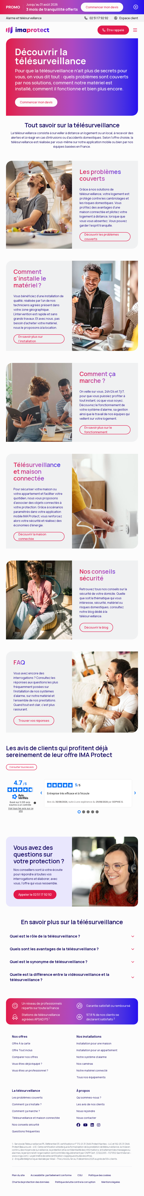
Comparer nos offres (25, 1057)
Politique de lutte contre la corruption (75, 1182)
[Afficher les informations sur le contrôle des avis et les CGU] (34, 802)
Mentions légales (110, 1182)
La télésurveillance (26, 1091)
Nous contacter (86, 1118)
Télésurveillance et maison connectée (36, 1118)
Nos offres (19, 1036)
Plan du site (18, 1175)
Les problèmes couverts (27, 1097)
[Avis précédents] (41, 793)
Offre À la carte (21, 1043)
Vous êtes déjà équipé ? (27, 1063)
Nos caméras (84, 1063)
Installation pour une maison (93, 1043)
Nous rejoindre (85, 1111)
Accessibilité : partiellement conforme (51, 1175)
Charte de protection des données (30, 1182)
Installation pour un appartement (96, 1050)
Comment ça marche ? (26, 1111)
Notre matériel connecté (91, 1070)
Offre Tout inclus (22, 1050)
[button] (113, 30)
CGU (79, 1175)
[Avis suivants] (135, 793)
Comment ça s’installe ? (27, 1104)
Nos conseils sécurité (25, 1124)
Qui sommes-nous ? (88, 1097)
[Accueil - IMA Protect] (27, 30)
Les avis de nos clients (90, 1104)
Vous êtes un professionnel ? (30, 1070)
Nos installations (88, 1036)
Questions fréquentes (26, 1131)
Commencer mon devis (102, 7)
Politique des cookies (99, 1175)
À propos (83, 1091)
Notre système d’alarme (91, 1057)
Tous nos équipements (91, 1077)
